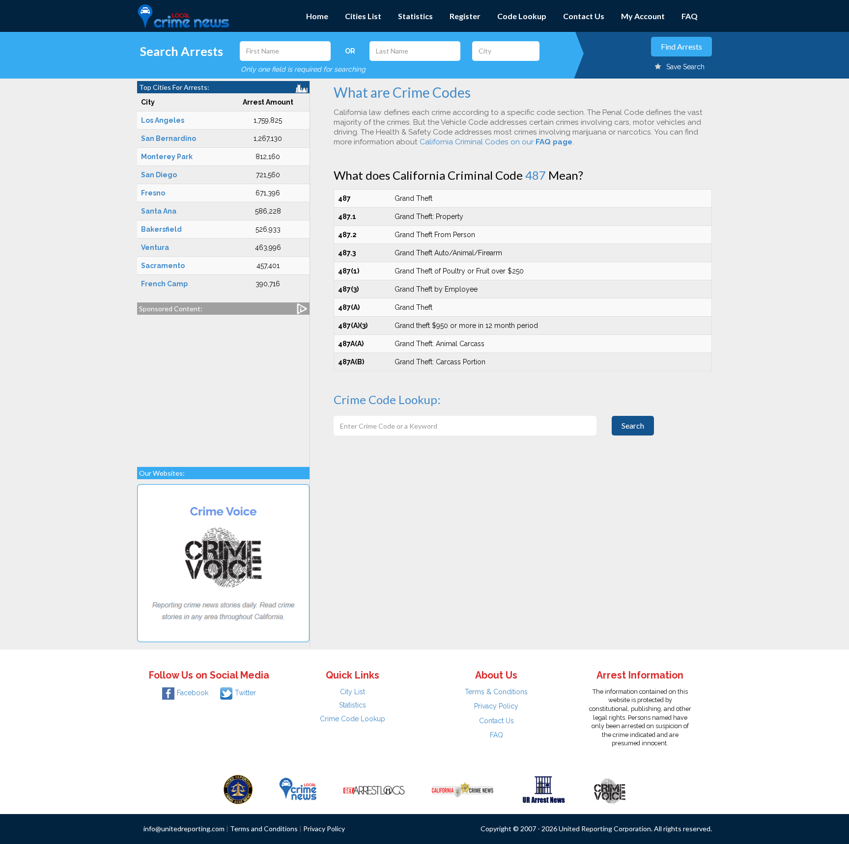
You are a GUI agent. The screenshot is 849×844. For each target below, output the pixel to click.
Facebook (192, 693)
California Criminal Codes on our (496, 141)
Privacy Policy (496, 706)
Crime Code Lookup (352, 719)
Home (317, 16)
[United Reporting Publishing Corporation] (238, 789)
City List (352, 692)
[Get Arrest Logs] (374, 789)
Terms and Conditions (264, 828)
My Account (643, 16)
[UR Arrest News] (543, 789)
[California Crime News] (462, 789)
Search (633, 425)
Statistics (415, 16)
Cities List (363, 16)
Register (465, 16)
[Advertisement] (223, 386)
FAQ (689, 16)
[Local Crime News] (297, 789)
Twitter (245, 693)
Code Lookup (521, 16)
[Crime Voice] (610, 789)
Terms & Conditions (496, 692)
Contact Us (583, 16)
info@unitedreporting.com (184, 828)
